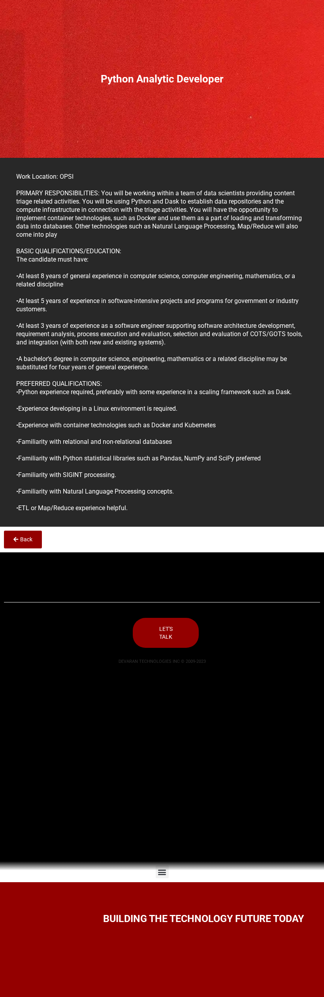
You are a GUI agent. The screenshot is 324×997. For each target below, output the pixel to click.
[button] (162, 871)
